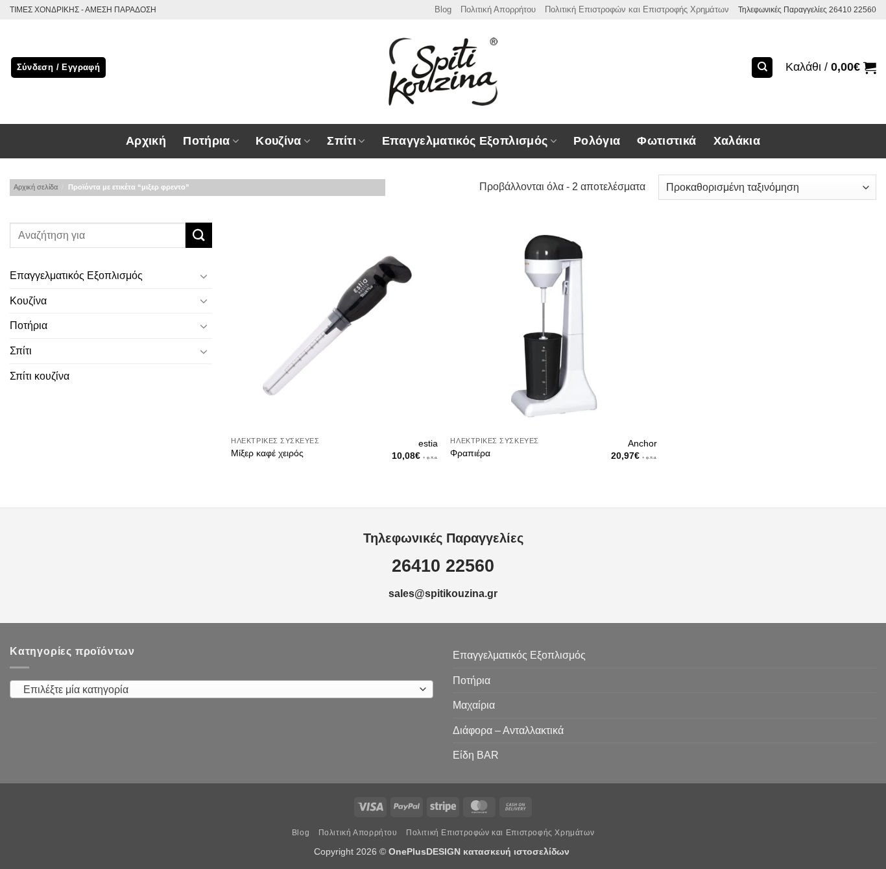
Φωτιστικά (666, 140)
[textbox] (218, 690)
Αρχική (146, 140)
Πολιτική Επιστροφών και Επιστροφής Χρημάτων (637, 9)
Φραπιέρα (470, 453)
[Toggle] (204, 276)
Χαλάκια (736, 140)
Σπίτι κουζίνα (39, 376)
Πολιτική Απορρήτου (498, 9)
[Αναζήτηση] (762, 68)
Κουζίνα (28, 300)
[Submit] (198, 235)
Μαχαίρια (474, 705)
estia (428, 443)
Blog (443, 9)
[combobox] (221, 689)
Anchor (642, 443)
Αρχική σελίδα (36, 187)
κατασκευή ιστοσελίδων (517, 851)
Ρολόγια (596, 140)
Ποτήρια (206, 140)
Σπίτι (21, 350)
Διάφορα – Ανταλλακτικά (508, 730)
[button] (830, 67)
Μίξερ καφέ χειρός (267, 453)
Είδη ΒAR (476, 755)
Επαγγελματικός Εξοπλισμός (76, 276)
